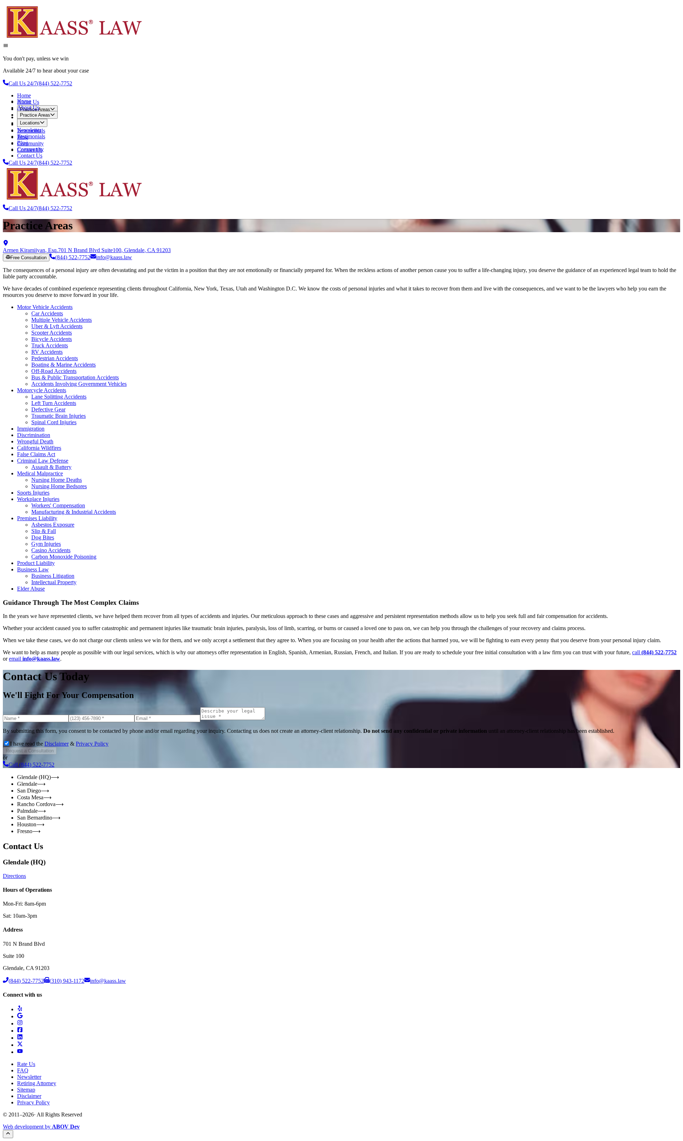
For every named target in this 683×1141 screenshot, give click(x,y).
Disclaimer (56, 744)
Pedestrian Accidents (54, 358)
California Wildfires (39, 448)
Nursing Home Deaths (56, 480)
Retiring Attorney (36, 1083)
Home (24, 95)
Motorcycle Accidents (41, 390)
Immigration (30, 429)
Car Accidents (47, 313)
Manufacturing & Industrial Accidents (73, 512)
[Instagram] (20, 1023)
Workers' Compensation (58, 505)
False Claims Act (36, 454)
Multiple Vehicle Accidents (61, 320)
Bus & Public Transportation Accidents (75, 377)
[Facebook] (20, 1031)
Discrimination (33, 435)
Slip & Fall (43, 531)
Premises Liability (37, 518)
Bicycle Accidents (51, 339)
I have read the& (59, 744)
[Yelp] (20, 1009)
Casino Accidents (50, 550)
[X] (20, 1045)
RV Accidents (47, 352)
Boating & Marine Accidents (63, 365)
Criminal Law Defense (42, 461)
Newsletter (29, 130)
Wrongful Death (35, 441)
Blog (22, 143)
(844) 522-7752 (72, 257)
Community (30, 143)
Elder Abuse (31, 589)
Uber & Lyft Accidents (57, 326)
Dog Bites (42, 537)
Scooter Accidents (51, 333)
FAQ (22, 1070)
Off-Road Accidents (53, 371)
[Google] (20, 1016)
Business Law (33, 569)
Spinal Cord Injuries (53, 422)
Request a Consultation (30, 750)
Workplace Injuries (38, 499)
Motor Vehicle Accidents (45, 307)
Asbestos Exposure (52, 525)
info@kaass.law (114, 257)
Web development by (41, 1127)
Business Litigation (52, 576)
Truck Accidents (49, 345)
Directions (14, 876)
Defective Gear (48, 409)
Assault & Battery (51, 467)
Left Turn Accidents (53, 403)
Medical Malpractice (40, 473)
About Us (28, 108)
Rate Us (26, 1064)
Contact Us (29, 156)
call (654, 652)
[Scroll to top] (8, 1134)
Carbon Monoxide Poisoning (63, 557)
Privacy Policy (92, 744)
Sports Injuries (33, 493)
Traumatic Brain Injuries (58, 416)
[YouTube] (20, 1052)
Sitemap (26, 1090)
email (34, 659)
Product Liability (36, 563)
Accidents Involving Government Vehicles (79, 384)
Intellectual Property (53, 582)
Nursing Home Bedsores (59, 486)
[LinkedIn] (20, 1038)
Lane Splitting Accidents (58, 397)
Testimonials (31, 136)
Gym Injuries (46, 544)
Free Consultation (28, 257)
